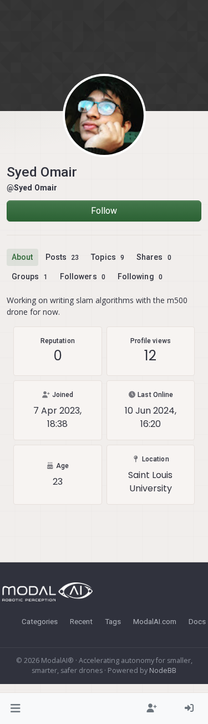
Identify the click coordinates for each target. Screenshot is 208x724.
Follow (104, 210)
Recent (81, 621)
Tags (113, 621)
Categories (40, 621)
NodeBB (162, 670)
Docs (197, 621)
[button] (15, 708)
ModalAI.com (154, 621)
